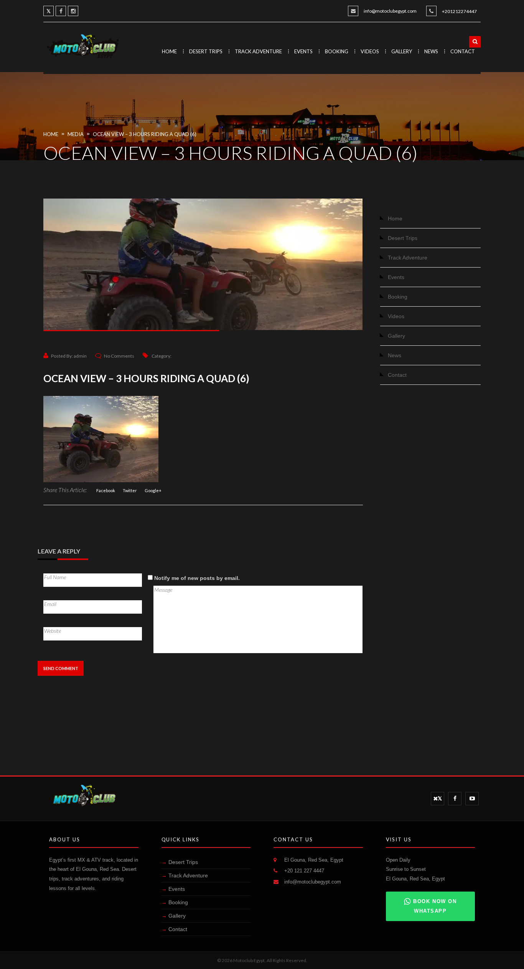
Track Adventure (258, 51)
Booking (336, 51)
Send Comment (60, 668)
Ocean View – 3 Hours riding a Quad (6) (144, 134)
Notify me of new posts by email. (197, 578)
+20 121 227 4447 (304, 871)
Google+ (153, 490)
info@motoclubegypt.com (390, 11)
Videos (370, 51)
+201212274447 (459, 11)
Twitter (130, 490)
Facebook (105, 490)
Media (76, 134)
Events (303, 51)
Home (169, 51)
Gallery (401, 51)
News (431, 51)
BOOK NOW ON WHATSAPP (434, 906)
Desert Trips (205, 51)
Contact (462, 51)
